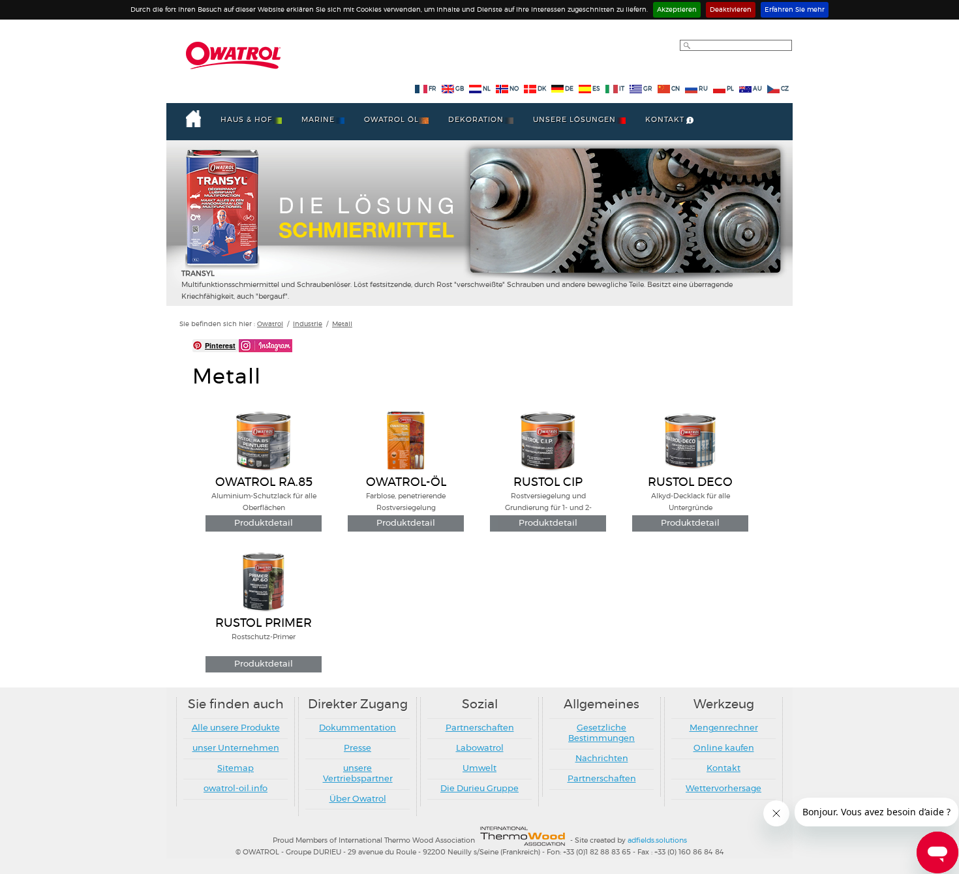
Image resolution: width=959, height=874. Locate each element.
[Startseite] (193, 118)
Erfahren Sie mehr (795, 10)
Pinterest (220, 345)
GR (647, 89)
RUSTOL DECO (690, 483)
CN (676, 89)
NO (514, 89)
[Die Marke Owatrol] (233, 55)
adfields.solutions (657, 841)
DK (542, 89)
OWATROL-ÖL (406, 483)
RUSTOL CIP (548, 483)
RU (704, 89)
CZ (785, 89)
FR (432, 89)
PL (730, 89)
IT (621, 89)
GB (459, 89)
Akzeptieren (677, 10)
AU (758, 89)
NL (487, 89)
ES (596, 89)
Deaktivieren (731, 10)
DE (569, 89)
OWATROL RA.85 (263, 483)
